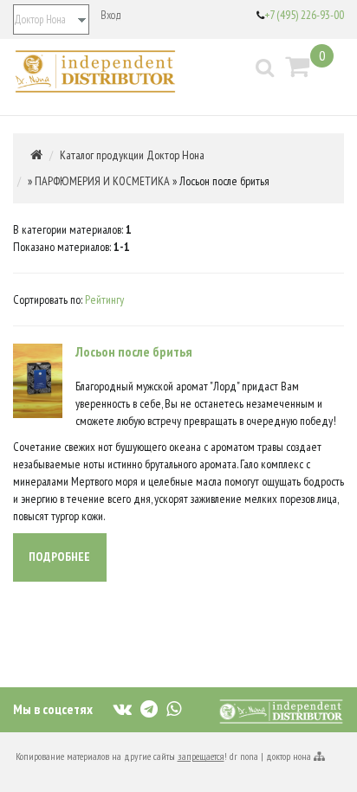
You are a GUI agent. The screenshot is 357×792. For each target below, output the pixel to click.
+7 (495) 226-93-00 (304, 15)
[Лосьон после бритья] (37, 379)
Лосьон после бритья (133, 351)
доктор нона (288, 756)
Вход (111, 15)
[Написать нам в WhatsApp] (173, 707)
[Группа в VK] (123, 707)
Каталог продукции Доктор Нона (132, 155)
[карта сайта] (319, 756)
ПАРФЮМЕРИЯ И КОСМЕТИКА (102, 181)
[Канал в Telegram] (149, 707)
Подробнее (59, 556)
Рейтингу (104, 299)
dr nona (244, 756)
